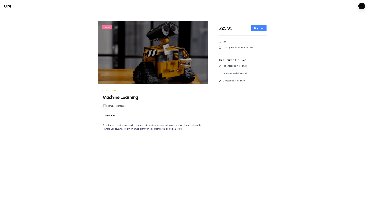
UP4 (7, 6)
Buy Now (259, 28)
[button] (361, 6)
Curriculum (109, 115)
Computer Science (110, 90)
